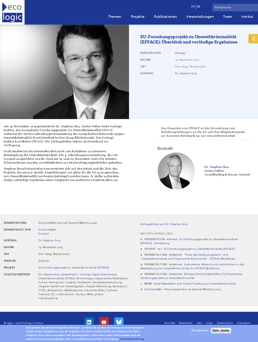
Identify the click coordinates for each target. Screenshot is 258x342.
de (199, 6)
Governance (51, 274)
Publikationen (165, 17)
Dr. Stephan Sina (186, 73)
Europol (44, 233)
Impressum (243, 323)
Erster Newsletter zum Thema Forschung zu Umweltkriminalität (195, 283)
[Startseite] (12, 12)
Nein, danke (220, 330)
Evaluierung (109, 274)
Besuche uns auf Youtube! (104, 322)
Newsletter (186, 323)
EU (40, 274)
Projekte (138, 17)
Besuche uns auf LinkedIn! (89, 322)
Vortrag (180, 53)
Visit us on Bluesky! (119, 322)
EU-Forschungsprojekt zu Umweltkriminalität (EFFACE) (74, 267)
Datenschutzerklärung (132, 339)
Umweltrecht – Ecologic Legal (80, 274)
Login (209, 323)
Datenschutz (225, 323)
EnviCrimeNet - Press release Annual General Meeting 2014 (182, 289)
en (193, 6)
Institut (247, 17)
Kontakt (170, 323)
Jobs (199, 323)
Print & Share (253, 38)
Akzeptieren (200, 330)
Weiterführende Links (157, 233)
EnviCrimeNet (47, 229)
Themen (114, 17)
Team (227, 17)
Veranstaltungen (200, 17)
